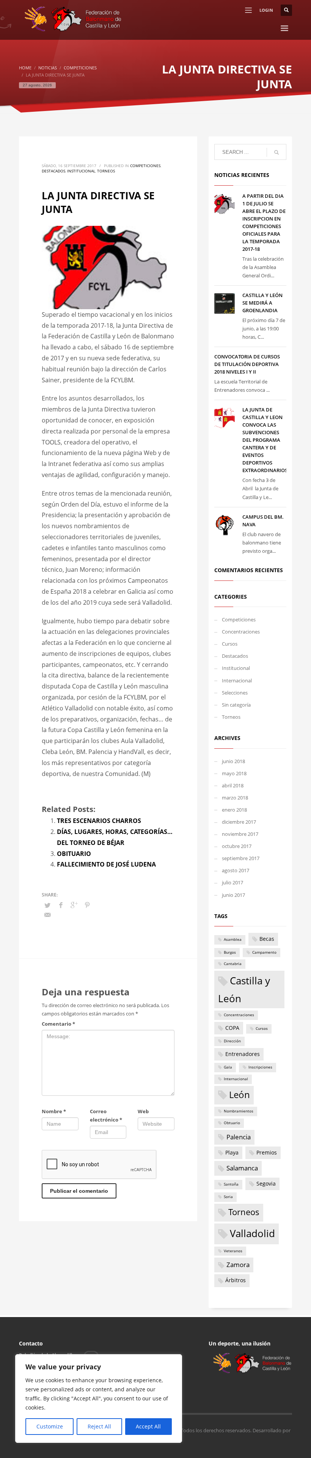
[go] (276, 152)
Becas (266, 938)
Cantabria (233, 963)
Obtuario (232, 1122)
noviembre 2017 (240, 834)
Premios (266, 1152)
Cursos (229, 643)
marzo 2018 (235, 797)
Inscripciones (260, 1067)
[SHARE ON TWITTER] (47, 905)
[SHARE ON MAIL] (47, 914)
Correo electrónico (106, 1115)
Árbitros (235, 1280)
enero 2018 (234, 809)
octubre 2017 (236, 846)
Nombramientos (238, 1111)
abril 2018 (232, 785)
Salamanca (242, 1168)
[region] (98, 1398)
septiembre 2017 (240, 858)
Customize (49, 1426)
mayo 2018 (234, 773)
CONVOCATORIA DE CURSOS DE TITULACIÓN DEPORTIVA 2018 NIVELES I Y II (247, 364)
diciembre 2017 (239, 821)
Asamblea (233, 939)
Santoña (231, 1184)
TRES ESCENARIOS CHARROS (99, 821)
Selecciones (235, 692)
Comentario (58, 1023)
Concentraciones (241, 631)
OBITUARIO (74, 853)
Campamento (264, 952)
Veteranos (233, 1250)
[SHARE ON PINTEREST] (87, 904)
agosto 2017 (235, 870)
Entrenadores (242, 1054)
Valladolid (252, 1233)
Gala (228, 1067)
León (239, 1095)
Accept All (148, 1426)
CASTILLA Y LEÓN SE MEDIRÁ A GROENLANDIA (262, 303)
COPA (232, 1027)
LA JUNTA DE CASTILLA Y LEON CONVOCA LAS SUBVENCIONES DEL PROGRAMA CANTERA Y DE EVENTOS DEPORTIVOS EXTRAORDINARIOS (264, 440)
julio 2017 (232, 882)
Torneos (106, 171)
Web (143, 1111)
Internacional (237, 680)
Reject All (99, 1426)
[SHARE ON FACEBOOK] (60, 904)
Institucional (81, 171)
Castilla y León (244, 989)
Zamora (238, 1264)
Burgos (230, 952)
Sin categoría (236, 704)
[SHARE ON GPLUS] (74, 904)
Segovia (266, 1183)
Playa (232, 1152)
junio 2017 (233, 895)
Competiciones (145, 165)
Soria (228, 1196)
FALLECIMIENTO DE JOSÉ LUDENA (106, 864)
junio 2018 (233, 761)
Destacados (53, 171)
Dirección (232, 1041)
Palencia (238, 1137)
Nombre (54, 1111)
